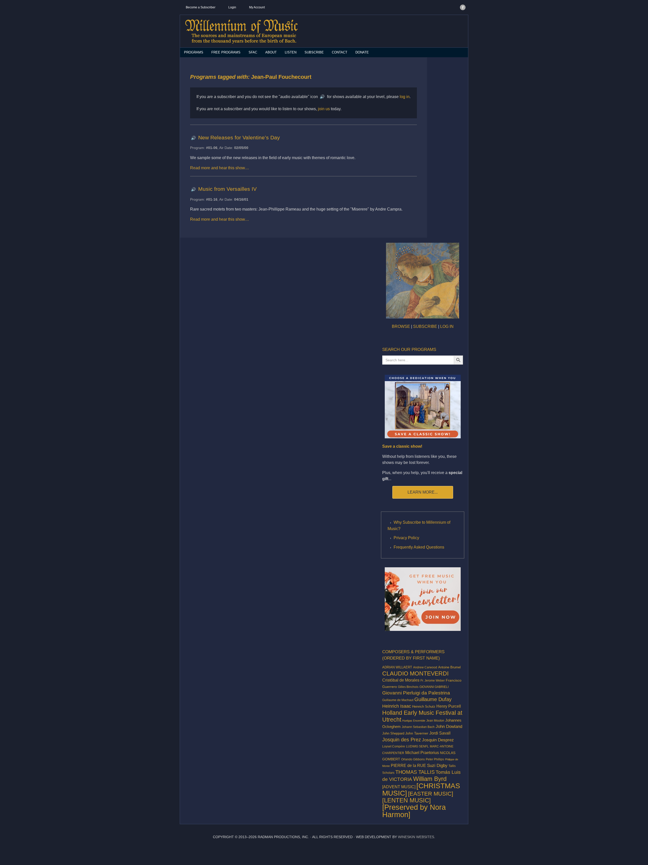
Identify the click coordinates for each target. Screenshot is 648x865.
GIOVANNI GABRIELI (434, 686)
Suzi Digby (437, 765)
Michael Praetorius (422, 752)
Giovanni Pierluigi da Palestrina (416, 692)
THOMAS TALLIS (415, 772)
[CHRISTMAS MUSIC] (421, 789)
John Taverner (416, 733)
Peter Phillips (435, 759)
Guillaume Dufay (433, 699)
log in (405, 97)
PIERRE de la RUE (408, 765)
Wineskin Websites (416, 837)
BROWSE (401, 326)
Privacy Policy (406, 538)
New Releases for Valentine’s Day (239, 137)
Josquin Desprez (438, 740)
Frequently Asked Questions (419, 547)
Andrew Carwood (425, 667)
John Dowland (449, 726)
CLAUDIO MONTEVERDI (415, 673)
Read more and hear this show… (219, 168)
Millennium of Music (241, 31)
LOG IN (447, 326)
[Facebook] (463, 7)
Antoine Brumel (449, 667)
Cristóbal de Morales (400, 680)
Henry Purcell (448, 706)
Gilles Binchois (408, 686)
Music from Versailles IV (227, 189)
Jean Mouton (435, 720)
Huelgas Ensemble (413, 720)
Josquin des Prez (401, 739)
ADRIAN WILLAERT (397, 667)
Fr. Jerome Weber (432, 680)
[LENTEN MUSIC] (406, 800)
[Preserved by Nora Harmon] (414, 811)
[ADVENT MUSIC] (398, 787)
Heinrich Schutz (423, 706)
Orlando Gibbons (413, 759)
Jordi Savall (440, 733)
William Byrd (430, 779)
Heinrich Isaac (396, 706)
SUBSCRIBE (425, 326)
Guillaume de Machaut (397, 700)
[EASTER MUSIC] (430, 794)
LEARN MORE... (423, 492)
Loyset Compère (393, 746)
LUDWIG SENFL (417, 746)
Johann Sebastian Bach (418, 727)
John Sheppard (393, 733)
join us (324, 109)
